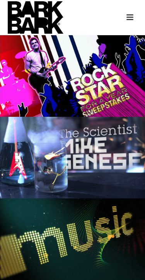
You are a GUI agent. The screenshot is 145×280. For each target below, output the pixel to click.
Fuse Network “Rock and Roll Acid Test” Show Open (73, 128)
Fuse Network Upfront (73, 214)
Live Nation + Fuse (72, 51)
